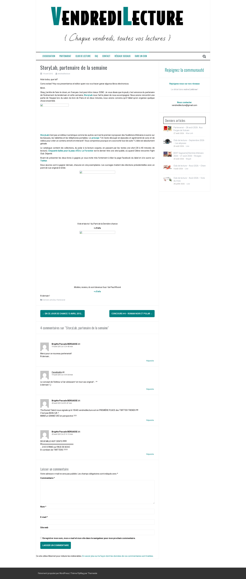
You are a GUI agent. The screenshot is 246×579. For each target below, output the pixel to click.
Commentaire (47, 478)
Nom (43, 507)
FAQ (96, 56)
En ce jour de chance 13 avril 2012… (62, 313)
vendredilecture (63, 74)
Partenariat (65, 56)
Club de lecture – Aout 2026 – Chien (190, 166)
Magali (188, 159)
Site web (44, 527)
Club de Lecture (83, 56)
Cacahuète (57, 372)
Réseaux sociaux (123, 56)
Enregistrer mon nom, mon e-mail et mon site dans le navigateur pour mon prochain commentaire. (89, 538)
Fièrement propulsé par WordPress (54, 573)
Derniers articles (49, 300)
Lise (187, 146)
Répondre (150, 361)
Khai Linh (189, 133)
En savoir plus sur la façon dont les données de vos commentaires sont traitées (117, 556)
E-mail (44, 517)
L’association (48, 56)
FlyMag (80, 573)
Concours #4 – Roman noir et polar (131, 313)
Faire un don (141, 56)
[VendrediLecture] (117, 26)
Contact (106, 56)
